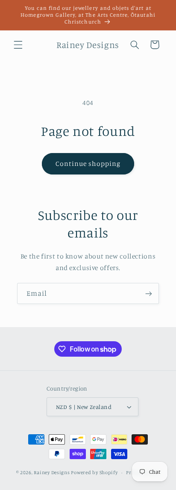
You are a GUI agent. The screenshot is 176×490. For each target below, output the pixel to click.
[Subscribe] (148, 293)
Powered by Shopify (94, 472)
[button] (18, 44)
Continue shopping (88, 163)
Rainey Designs (52, 472)
